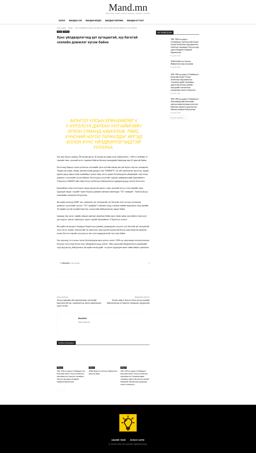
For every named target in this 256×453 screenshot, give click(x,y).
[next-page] (62, 390)
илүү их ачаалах (177, 118)
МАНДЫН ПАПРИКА (114, 21)
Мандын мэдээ (93, 21)
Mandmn (66, 263)
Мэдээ (70, 28)
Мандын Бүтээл (135, 21)
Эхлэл (62, 21)
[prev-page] (58, 390)
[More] (125, 270)
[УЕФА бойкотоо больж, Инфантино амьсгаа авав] (103, 358)
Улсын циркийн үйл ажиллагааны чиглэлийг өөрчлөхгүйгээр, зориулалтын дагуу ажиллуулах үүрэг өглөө (79, 303)
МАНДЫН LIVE (75, 21)
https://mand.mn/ (84, 322)
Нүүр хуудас (61, 28)
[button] (196, 21)
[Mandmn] (58, 263)
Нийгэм (66, 32)
